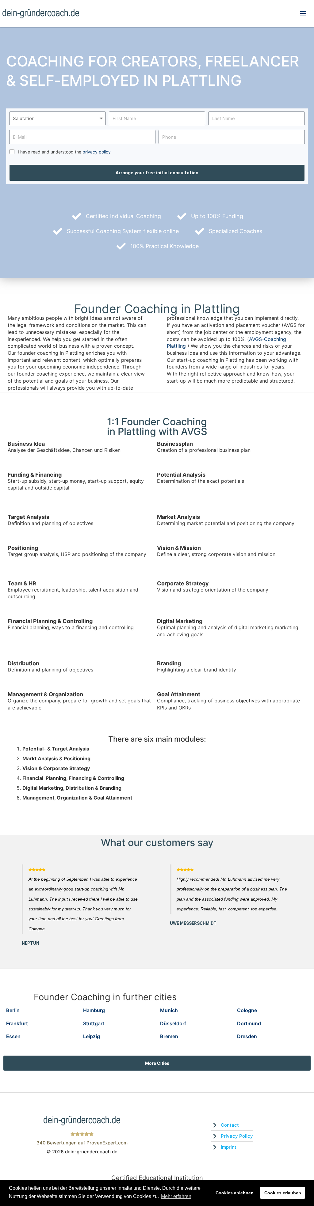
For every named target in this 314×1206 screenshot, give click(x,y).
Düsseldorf (173, 1023)
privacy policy (96, 151)
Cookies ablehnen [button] (235, 1192)
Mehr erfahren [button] (176, 1196)
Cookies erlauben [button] (282, 1192)
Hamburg (94, 1010)
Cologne (247, 1010)
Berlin (13, 1010)
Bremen (169, 1036)
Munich (169, 1010)
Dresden (247, 1036)
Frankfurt (17, 1023)
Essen (13, 1036)
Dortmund (249, 1023)
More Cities (157, 1063)
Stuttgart (93, 1023)
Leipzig (91, 1036)
